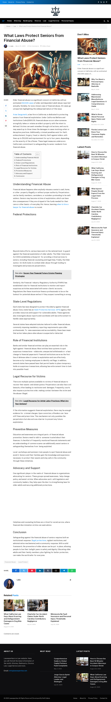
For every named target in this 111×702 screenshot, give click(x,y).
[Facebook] (6, 106)
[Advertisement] (47, 233)
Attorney (17, 21)
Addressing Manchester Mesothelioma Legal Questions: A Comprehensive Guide (99, 100)
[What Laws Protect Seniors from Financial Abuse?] (37, 73)
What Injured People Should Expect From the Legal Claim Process (98, 193)
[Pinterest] (6, 121)
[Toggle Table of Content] (36, 154)
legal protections (39, 540)
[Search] (108, 21)
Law (44, 21)
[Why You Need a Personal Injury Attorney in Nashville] (83, 82)
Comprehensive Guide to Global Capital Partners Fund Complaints (60, 662)
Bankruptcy (28, 21)
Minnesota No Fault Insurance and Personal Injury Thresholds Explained (61, 617)
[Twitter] (6, 111)
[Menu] (3, 21)
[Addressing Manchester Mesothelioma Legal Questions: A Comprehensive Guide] (83, 97)
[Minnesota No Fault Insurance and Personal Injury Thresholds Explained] (61, 605)
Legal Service (53, 21)
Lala (11, 46)
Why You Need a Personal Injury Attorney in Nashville (98, 82)
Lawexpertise (13, 698)
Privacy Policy (20, 2)
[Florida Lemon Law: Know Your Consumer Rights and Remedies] (83, 132)
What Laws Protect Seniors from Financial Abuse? (91, 59)
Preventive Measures (24, 171)
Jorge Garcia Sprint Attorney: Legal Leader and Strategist (62, 678)
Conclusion (20, 176)
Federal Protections (23, 160)
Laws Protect (23, 562)
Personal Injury (68, 21)
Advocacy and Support (24, 173)
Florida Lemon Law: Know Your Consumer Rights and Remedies (99, 133)
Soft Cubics (46, 698)
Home (5, 2)
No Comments (34, 46)
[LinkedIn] (6, 116)
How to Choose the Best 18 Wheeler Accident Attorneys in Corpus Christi (99, 155)
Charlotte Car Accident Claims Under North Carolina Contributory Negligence (37, 617)
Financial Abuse (10, 562)
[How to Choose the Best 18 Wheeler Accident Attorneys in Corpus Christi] (83, 155)
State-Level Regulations (25, 163)
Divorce (38, 21)
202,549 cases (27, 103)
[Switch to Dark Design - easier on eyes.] (104, 21)
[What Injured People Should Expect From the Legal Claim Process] (83, 191)
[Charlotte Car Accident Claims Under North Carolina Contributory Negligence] (37, 605)
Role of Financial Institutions (26, 165)
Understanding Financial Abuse (27, 157)
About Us (11, 2)
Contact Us (30, 2)
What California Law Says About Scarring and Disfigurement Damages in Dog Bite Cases (12, 619)
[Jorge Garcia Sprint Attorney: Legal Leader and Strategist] (46, 677)
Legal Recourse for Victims (26, 168)
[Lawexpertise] (55, 11)
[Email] (6, 126)
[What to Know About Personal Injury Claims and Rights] (83, 117)
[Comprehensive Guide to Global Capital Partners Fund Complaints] (46, 661)
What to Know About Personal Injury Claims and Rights (98, 117)
